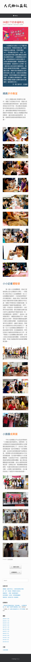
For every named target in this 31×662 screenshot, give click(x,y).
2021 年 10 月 (6, 629)
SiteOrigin (14, 658)
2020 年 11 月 (6, 631)
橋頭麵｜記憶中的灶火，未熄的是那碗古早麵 (13, 589)
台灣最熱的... (15, 572)
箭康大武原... (15, 567)
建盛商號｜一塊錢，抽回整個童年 (10, 593)
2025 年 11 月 (6, 621)
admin (21, 24)
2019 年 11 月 (6, 637)
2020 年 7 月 (6, 633)
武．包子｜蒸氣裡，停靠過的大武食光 (11, 591)
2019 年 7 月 (6, 639)
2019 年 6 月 (6, 641)
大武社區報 (10, 559)
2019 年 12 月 (6, 635)
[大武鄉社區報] (15, 6)
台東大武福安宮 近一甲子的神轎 (17, 609)
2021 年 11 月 (6, 627)
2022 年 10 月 (6, 625)
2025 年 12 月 (6, 618)
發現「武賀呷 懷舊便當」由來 (14, 607)
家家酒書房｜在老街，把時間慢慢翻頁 (11, 595)
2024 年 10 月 (6, 623)
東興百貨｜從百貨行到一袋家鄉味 (10, 597)
